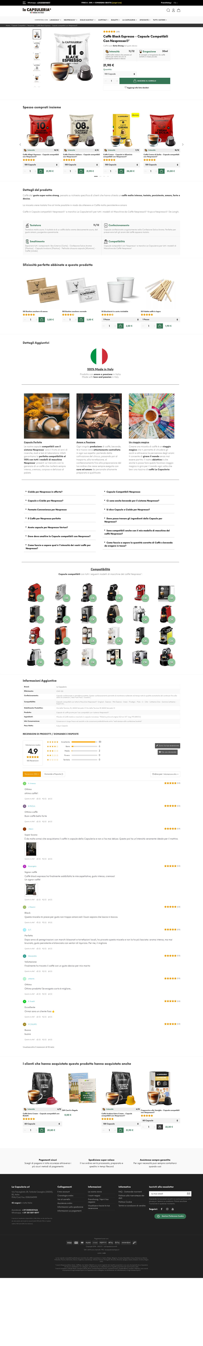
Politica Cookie (125, 1202)
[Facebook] (161, 1209)
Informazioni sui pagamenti (69, 1211)
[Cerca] (168, 10)
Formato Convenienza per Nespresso (47, 509)
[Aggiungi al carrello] (40, 171)
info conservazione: (32, 721)
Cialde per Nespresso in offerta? (45, 492)
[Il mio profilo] (173, 10)
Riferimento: (29, 691)
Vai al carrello (63, 1199)
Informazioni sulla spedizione (70, 1207)
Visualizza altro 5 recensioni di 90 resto (38, 1047)
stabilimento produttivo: (33, 708)
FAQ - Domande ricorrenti (130, 1192)
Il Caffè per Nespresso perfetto (44, 518)
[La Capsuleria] (61, 10)
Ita (176, 3)
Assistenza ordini (64, 1203)
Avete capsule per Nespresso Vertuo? (48, 527)
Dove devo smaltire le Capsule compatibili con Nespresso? (59, 536)
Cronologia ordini (65, 1195)
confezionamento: (31, 695)
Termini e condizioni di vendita (132, 1206)
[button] (60, 492)
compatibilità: (30, 702)
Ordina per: (157, 774)
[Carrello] (178, 10)
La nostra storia (95, 1192)
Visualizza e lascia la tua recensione (99, 1207)
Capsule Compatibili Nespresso (123, 492)
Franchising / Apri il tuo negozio (98, 1200)
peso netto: (28, 726)
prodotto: (28, 712)
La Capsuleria (61, 687)
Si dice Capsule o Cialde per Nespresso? (128, 509)
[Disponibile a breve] (160, 1127)
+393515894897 (43, 3)
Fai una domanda (168, 752)
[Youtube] (173, 1209)
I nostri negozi (94, 1195)
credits (104, 1253)
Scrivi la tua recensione (168, 746)
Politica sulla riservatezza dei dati (131, 1196)
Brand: (26, 687)
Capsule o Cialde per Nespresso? (45, 500)
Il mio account (63, 1192)
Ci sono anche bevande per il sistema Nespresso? (133, 500)
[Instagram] (167, 1209)
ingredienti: (28, 717)
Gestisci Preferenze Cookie (172, 1216)
